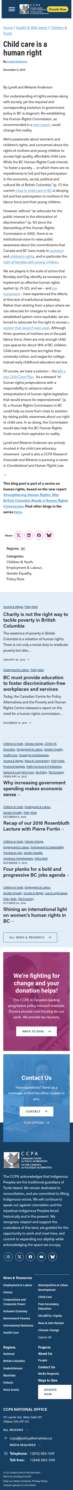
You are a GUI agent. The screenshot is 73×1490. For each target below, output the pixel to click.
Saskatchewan (13, 1368)
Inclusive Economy (15, 1311)
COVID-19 (50, 743)
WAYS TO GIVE (33, 1031)
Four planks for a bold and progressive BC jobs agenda (34, 872)
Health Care (10, 755)
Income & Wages (13, 606)
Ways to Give (47, 1380)
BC (23, 548)
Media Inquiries (23, 1445)
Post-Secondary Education (48, 1306)
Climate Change (34, 743)
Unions (7, 1292)
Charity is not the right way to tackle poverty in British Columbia (35, 620)
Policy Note (15, 579)
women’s (56, 250)
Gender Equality (18, 573)
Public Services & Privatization (43, 766)
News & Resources (17, 1278)
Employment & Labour (24, 567)
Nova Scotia (11, 1390)
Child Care (45, 1297)
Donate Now (57, 9)
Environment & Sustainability (47, 847)
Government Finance (16, 1318)
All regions (13, 1430)
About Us (45, 1353)
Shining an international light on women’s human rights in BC (35, 915)
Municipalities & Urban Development (53, 1287)
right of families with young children (30, 262)
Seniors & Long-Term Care (18, 772)
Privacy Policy (39, 1481)
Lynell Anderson (17, 61)
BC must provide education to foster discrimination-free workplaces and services (34, 683)
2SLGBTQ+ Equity (50, 1316)
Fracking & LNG (12, 852)
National (9, 1354)
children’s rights (22, 256)
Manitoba (9, 1375)
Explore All (44, 1337)
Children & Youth (19, 562)
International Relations (18, 1325)
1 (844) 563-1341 (42, 1460)
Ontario (8, 1382)
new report (41, 124)
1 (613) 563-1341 (42, 1453)
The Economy (56, 772)
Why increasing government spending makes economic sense (34, 788)
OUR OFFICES (34, 1123)
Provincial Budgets (14, 766)
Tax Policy (41, 772)
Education (9, 749)
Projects (44, 1347)
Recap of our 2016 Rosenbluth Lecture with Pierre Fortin (36, 826)
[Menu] (12, 9)
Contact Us (46, 1367)
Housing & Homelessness (33, 755)
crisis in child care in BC (33, 190)
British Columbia (14, 1361)
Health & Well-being (31, 27)
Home (8, 27)
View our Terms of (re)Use (17, 1481)
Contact (33, 1111)
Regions (9, 1347)
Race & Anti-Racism (51, 1323)
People (42, 1360)
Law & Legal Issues (56, 893)
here (18, 512)
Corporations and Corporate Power (14, 1302)
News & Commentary (37, 760)
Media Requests (48, 1373)
